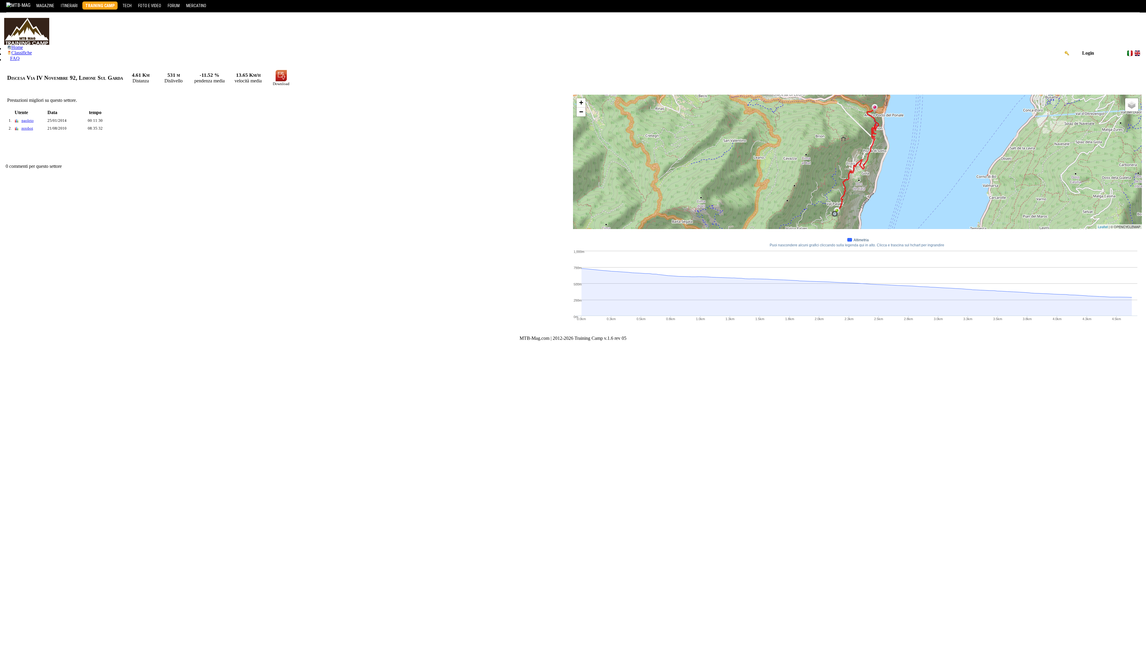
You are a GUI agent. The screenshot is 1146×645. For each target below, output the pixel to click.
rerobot (27, 128)
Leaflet (1103, 226)
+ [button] (581, 102)
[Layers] (1131, 104)
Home (17, 47)
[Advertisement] (112, 148)
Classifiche (21, 52)
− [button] (581, 112)
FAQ (15, 58)
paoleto (27, 120)
